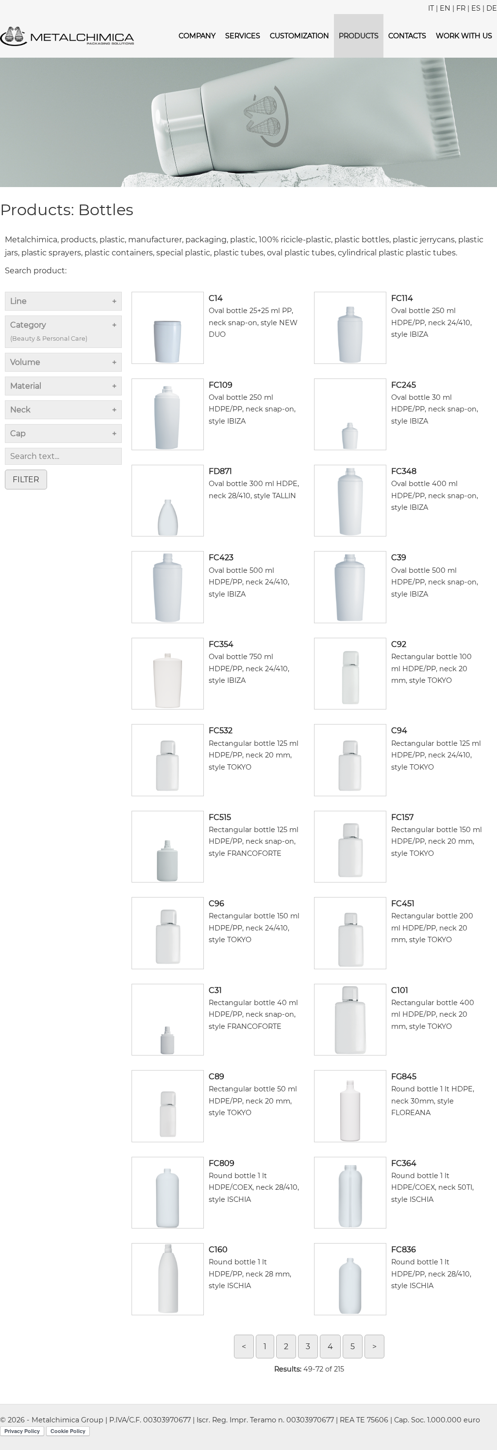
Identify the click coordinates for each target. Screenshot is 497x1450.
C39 (398, 557)
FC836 (403, 1249)
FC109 (220, 385)
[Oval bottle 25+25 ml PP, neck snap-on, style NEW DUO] (167, 327)
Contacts (407, 36)
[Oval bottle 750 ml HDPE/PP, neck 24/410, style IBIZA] (167, 673)
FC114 (402, 298)
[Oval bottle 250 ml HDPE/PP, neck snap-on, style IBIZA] (167, 413)
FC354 (221, 644)
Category (48, 331)
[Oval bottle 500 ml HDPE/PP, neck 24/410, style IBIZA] (167, 586)
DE (491, 8)
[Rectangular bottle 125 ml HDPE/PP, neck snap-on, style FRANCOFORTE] (167, 846)
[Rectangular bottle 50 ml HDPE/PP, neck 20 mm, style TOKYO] (167, 1105)
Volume (25, 362)
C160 (218, 1249)
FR (460, 8)
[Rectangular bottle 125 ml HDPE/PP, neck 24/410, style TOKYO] (350, 759)
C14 (216, 298)
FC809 (221, 1163)
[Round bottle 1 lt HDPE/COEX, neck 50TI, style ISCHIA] (350, 1192)
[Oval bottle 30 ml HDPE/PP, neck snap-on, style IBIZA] (350, 413)
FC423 (221, 557)
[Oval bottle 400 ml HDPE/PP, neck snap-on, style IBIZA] (350, 499)
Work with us (464, 36)
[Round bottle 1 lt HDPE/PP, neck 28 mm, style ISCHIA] (167, 1278)
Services (242, 36)
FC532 (220, 730)
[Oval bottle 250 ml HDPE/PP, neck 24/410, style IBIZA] (350, 327)
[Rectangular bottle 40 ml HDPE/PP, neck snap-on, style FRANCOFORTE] (167, 1019)
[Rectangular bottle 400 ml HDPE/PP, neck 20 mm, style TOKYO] (350, 1019)
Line (18, 301)
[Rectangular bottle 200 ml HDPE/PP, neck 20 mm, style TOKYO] (350, 932)
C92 (398, 644)
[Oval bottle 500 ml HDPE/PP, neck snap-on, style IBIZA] (350, 586)
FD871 (220, 471)
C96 (216, 903)
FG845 (403, 1076)
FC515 (220, 817)
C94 (399, 730)
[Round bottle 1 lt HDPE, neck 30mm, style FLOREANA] (350, 1105)
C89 (216, 1076)
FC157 (402, 817)
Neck (20, 409)
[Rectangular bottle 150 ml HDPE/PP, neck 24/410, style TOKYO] (167, 932)
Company (197, 36)
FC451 (402, 903)
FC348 (403, 471)
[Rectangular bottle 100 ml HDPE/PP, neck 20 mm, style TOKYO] (350, 673)
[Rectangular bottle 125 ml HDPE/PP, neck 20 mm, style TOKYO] (167, 759)
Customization (299, 36)
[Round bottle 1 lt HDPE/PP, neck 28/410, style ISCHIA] (350, 1278)
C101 (399, 990)
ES (475, 8)
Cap (18, 433)
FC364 (403, 1163)
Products (359, 36)
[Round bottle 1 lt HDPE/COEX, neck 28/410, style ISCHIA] (167, 1192)
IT (431, 8)
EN (445, 8)
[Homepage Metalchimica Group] (67, 35)
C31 (215, 990)
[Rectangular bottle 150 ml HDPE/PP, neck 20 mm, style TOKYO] (350, 846)
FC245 (403, 385)
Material (25, 386)
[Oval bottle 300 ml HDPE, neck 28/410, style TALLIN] (167, 499)
